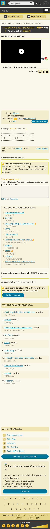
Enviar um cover (13, 295)
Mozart (27, 30)
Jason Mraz (9, 338)
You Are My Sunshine (13, 365)
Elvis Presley (11, 226)
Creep (7, 342)
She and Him (10, 361)
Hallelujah (9, 256)
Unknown (11, 443)
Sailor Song (9, 350)
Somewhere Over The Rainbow (18, 239)
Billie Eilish (11, 439)
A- (40, 71)
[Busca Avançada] (37, 4)
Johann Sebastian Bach (15, 264)
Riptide (7, 250)
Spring (7, 228)
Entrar (3, 199)
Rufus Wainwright (13, 259)
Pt (45, 3)
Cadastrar (14, 199)
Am (14, 121)
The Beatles (12, 447)
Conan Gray (9, 383)
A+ (47, 71)
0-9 (5, 498)
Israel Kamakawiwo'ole (15, 242)
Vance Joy (10, 253)
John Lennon (11, 248)
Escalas (19, 517)
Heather (9, 381)
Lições (30, 517)
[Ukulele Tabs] (3, 3)
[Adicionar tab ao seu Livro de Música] (46, 58)
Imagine (8, 245)
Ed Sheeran (9, 376)
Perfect (7, 373)
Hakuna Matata (11, 234)
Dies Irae (8, 218)
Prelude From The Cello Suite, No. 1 (20, 261)
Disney (9, 237)
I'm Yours (8, 335)
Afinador (21, 515)
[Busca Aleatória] (40, 4)
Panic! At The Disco (15, 451)
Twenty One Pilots (15, 435)
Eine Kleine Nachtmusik (14, 212)
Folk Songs (9, 368)
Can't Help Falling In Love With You (19, 223)
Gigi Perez (8, 353)
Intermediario (29, 118)
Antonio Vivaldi (12, 231)
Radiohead (9, 345)
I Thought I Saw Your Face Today (19, 358)
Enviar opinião (42, 148)
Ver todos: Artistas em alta (25, 456)
